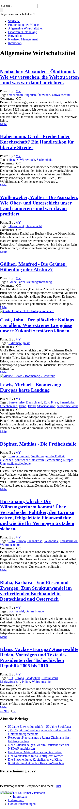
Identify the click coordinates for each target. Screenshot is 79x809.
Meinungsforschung (39, 282)
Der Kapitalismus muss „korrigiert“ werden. (36, 756)
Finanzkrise (67, 402)
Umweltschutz (61, 95)
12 (13, 711)
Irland (22, 406)
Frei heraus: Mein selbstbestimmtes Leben (35, 752)
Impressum (20, 796)
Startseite (14, 21)
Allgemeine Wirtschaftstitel (25, 28)
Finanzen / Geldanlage (22, 32)
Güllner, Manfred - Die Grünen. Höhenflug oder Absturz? (33, 266)
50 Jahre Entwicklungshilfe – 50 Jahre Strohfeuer (39, 726)
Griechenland (8, 406)
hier (58, 786)
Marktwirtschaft (10, 681)
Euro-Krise (51, 402)
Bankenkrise (17, 402)
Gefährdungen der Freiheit (48, 456)
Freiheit (24, 456)
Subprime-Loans (67, 406)
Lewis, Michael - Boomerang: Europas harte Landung (30, 387)
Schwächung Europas (59, 460)
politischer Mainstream (29, 460)
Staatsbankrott (46, 406)
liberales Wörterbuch (22, 159)
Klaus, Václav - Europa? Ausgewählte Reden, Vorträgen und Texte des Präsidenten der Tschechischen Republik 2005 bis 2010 (39, 657)
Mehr (3, 124)
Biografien (15, 35)
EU (11, 678)
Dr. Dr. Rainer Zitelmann (29, 793)
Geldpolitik (51, 541)
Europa (13, 456)
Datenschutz (16, 800)
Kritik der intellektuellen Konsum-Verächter (36, 763)
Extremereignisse (19, 343)
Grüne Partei (17, 282)
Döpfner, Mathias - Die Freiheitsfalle (38, 444)
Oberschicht (16, 226)
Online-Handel (35, 611)
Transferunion (69, 541)
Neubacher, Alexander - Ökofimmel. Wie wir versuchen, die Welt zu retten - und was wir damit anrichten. (39, 77)
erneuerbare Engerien (22, 95)
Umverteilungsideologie (15, 463)
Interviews (14, 43)
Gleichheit (6, 460)
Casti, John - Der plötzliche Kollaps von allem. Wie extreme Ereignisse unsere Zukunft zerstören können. (37, 325)
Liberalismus (50, 678)
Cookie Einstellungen (22, 804)
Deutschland (34, 402)
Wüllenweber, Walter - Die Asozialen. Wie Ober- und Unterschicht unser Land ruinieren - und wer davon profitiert (39, 205)
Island (32, 406)
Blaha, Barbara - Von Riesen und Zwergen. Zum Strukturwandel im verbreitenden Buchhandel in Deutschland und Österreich (36, 591)
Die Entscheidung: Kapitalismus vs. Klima (35, 759)
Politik (26, 681)
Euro (12, 541)
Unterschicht (34, 226)
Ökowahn (43, 95)
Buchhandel (16, 611)
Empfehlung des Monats (23, 24)
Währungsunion (10, 544)
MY (18, 91)
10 (7, 711)
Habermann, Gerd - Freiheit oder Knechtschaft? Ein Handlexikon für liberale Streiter (37, 142)
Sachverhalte (45, 159)
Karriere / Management (23, 39)
